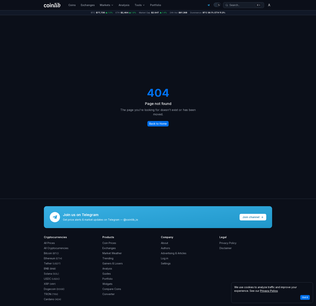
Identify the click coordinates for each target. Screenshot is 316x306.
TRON (51, 294)
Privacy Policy (227, 243)
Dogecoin (54, 288)
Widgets (107, 283)
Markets (105, 5)
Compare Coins (111, 288)
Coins (72, 5)
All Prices (49, 243)
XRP (50, 283)
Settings (166, 263)
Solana (51, 273)
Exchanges (88, 5)
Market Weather (112, 253)
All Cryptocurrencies (56, 248)
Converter (108, 294)
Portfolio (155, 5)
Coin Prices (109, 243)
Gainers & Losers (112, 263)
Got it (305, 297)
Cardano (52, 299)
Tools (138, 5)
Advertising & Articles (173, 253)
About (164, 243)
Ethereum (53, 258)
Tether (52, 263)
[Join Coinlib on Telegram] (208, 5)
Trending (107, 258)
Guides (106, 273)
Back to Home (158, 123)
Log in (164, 258)
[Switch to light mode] (217, 5)
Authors (165, 248)
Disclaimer (225, 248)
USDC (52, 278)
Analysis (124, 5)
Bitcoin (51, 253)
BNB (50, 268)
